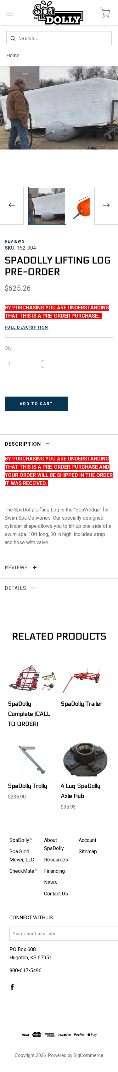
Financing (54, 871)
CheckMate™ (23, 871)
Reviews (15, 241)
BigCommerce (88, 1055)
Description (23, 444)
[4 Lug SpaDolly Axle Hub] (85, 759)
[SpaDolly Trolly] (32, 759)
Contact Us (56, 894)
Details (16, 588)
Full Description (26, 327)
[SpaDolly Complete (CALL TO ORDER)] (32, 677)
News (50, 882)
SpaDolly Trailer (82, 704)
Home (13, 56)
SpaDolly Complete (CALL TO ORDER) (29, 714)
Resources (56, 860)
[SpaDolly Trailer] (85, 677)
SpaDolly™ (20, 840)
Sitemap (88, 852)
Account (87, 840)
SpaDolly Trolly (27, 786)
